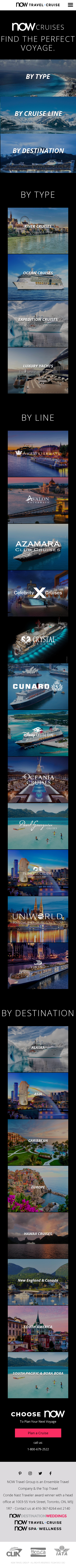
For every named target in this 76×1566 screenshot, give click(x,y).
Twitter (40, 1473)
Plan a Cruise (38, 1433)
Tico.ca (38, 1552)
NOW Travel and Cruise (38, 1522)
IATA (62, 1550)
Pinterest (20, 1473)
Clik (14, 1552)
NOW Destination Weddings (38, 1516)
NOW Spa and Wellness (38, 1528)
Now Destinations (38, 4)
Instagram (30, 1473)
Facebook (50, 1473)
